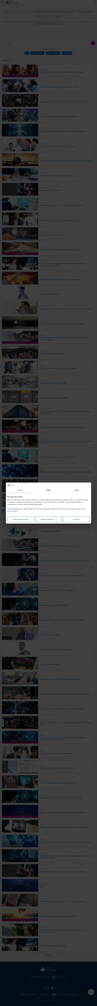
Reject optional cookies (21, 519)
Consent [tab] (20, 490)
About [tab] (77, 490)
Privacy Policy (12, 511)
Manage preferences (47, 519)
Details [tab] (48, 490)
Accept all (76, 519)
